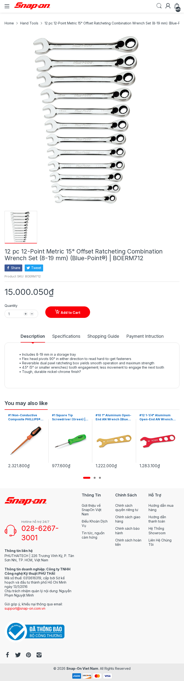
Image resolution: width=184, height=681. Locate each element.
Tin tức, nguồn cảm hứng (93, 535)
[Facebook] (7, 655)
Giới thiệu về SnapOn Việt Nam (91, 509)
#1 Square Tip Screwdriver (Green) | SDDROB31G (24, 417)
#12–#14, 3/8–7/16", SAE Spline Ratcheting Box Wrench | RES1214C (157, 417)
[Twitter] (18, 655)
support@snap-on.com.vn (25, 608)
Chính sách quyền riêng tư (126, 507)
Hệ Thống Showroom (157, 530)
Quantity (11, 306)
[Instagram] (39, 655)
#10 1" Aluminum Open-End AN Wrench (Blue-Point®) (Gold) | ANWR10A (70, 417)
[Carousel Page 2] (95, 478)
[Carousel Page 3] (100, 478)
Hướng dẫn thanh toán (157, 519)
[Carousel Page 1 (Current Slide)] (86, 478)
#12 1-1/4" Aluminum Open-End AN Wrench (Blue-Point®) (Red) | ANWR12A (112, 417)
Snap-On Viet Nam (82, 668)
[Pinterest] (28, 655)
